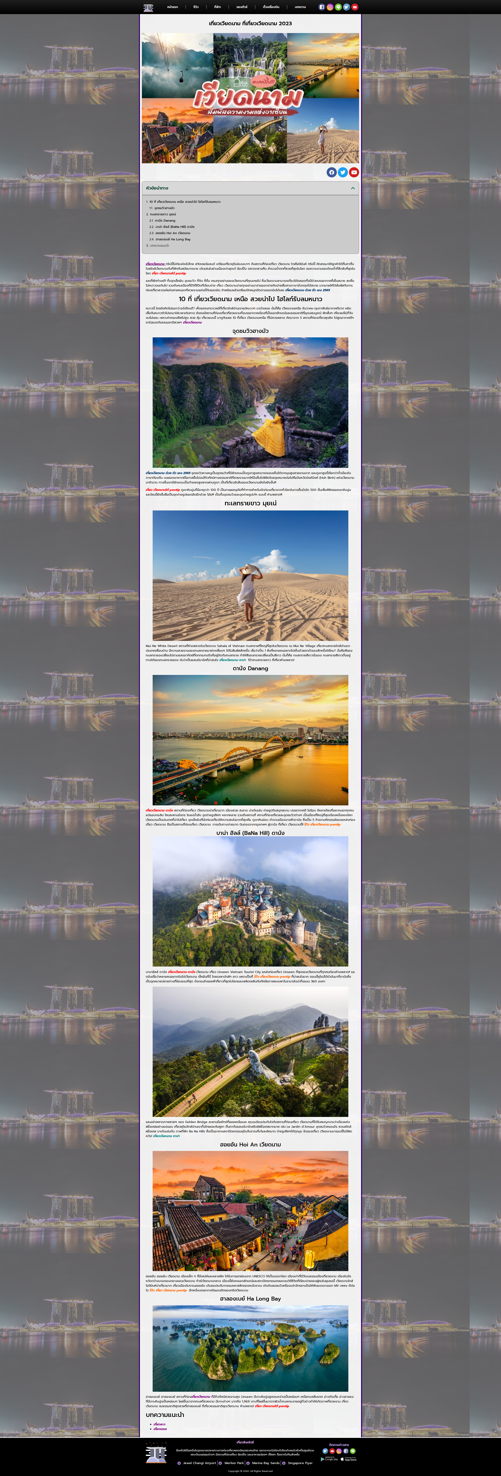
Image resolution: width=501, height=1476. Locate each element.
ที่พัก (217, 7)
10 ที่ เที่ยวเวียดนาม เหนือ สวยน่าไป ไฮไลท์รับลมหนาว (185, 201)
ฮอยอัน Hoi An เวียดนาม (173, 233)
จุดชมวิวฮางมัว (164, 208)
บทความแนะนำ (159, 245)
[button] (353, 188)
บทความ (300, 7)
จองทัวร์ (241, 7)
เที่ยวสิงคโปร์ (245, 1442)
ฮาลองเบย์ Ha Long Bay (173, 239)
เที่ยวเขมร (160, 1429)
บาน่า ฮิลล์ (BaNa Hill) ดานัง (175, 227)
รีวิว (196, 7)
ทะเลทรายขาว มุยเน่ (163, 214)
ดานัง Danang (165, 220)
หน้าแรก (172, 7)
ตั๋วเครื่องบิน (271, 7)
